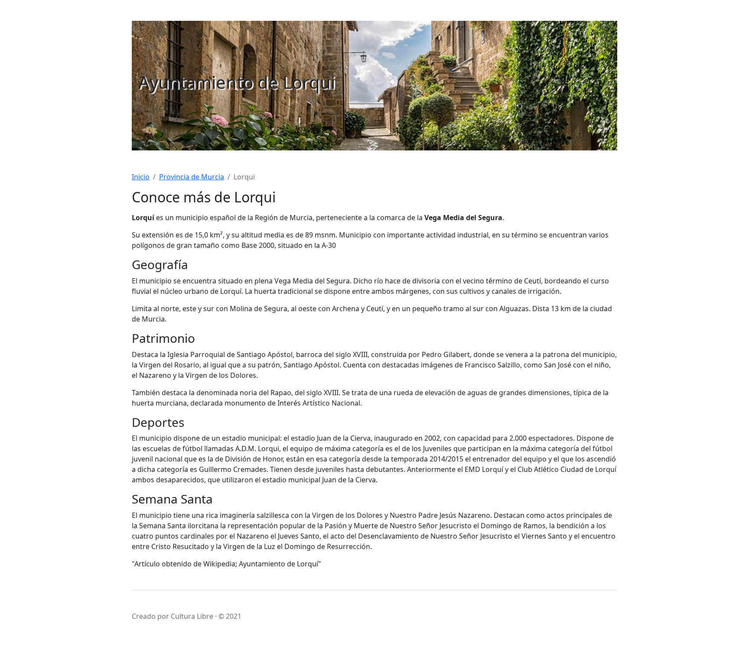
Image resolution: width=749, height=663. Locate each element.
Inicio (141, 177)
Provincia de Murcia (191, 177)
